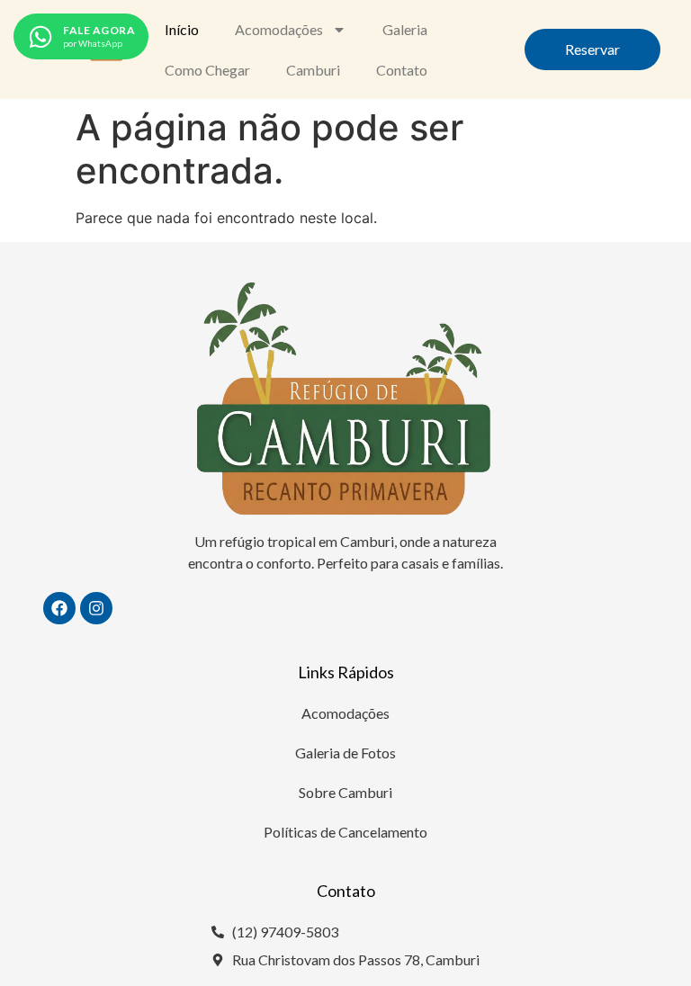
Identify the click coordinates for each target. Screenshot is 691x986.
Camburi (313, 69)
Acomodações (279, 29)
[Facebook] (59, 608)
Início (182, 29)
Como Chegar (207, 69)
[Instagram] (96, 608)
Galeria (404, 29)
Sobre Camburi (345, 792)
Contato (401, 69)
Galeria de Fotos (345, 752)
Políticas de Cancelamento (345, 831)
